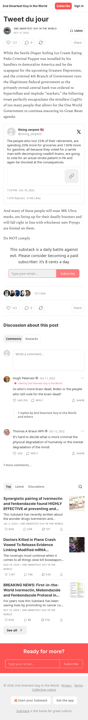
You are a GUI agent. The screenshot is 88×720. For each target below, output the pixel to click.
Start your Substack (32, 700)
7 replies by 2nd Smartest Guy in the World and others (47, 415)
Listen (78, 31)
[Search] (80, 486)
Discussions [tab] (36, 487)
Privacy (67, 685)
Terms (78, 685)
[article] (44, 514)
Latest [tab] (19, 487)
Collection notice (44, 690)
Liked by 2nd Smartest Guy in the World (40, 383)
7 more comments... (17, 465)
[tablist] (21, 339)
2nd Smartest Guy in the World (35, 28)
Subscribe (63, 6)
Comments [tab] (13, 339)
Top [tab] (8, 487)
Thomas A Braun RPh (28, 431)
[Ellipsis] (82, 378)
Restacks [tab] (31, 339)
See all (12, 630)
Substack (22, 711)
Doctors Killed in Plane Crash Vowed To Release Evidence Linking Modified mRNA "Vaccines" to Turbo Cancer (29, 544)
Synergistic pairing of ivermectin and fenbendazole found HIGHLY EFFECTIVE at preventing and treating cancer (33, 503)
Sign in (79, 6)
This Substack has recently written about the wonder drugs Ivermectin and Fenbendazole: (33, 516)
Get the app (65, 700)
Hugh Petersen (24, 378)
